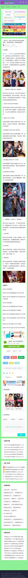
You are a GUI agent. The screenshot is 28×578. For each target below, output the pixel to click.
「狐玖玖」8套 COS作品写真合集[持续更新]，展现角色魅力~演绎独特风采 (16, 341)
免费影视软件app (8, 492)
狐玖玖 (4, 53)
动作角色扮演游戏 (18, 519)
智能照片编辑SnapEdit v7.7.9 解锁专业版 (14, 541)
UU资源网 (12, 577)
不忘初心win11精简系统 (10, 516)
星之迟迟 (6, 498)
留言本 (10, 573)
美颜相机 (6, 504)
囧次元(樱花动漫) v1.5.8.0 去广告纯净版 (15, 467)
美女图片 (14, 7)
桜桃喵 (13, 498)
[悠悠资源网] (8, 2)
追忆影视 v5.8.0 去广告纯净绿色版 (12, 548)
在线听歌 (19, 573)
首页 (3, 7)
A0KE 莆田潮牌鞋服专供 (19, 17)
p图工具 (14, 489)
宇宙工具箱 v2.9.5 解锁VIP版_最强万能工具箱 (15, 553)
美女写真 (21, 498)
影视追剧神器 (17, 507)
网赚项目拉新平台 (8, 17)
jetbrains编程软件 (8, 522)
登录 (14, 427)
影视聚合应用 (7, 507)
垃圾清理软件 (17, 495)
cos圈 (14, 510)
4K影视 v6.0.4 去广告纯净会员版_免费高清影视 (15, 536)
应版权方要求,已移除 (14, 346)
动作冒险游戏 (7, 519)
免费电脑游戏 (19, 522)
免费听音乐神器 (16, 525)
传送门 (2, 573)
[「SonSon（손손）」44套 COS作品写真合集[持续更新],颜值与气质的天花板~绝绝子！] (14, 400)
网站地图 (23, 577)
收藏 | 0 (8, 351)
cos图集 (17, 363)
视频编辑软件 (16, 501)
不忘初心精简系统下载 (17, 504)
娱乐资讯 (8, 7)
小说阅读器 (7, 501)
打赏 (20, 351)
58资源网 (8, 14)
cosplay (13, 53)
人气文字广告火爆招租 (19, 14)
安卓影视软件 (7, 495)
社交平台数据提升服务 (19, 12)
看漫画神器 (7, 525)
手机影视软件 (18, 492)
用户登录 (6, 573)
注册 (10, 427)
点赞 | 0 (14, 351)
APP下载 (15, 573)
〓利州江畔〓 (8, 12)
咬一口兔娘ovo (8, 513)
